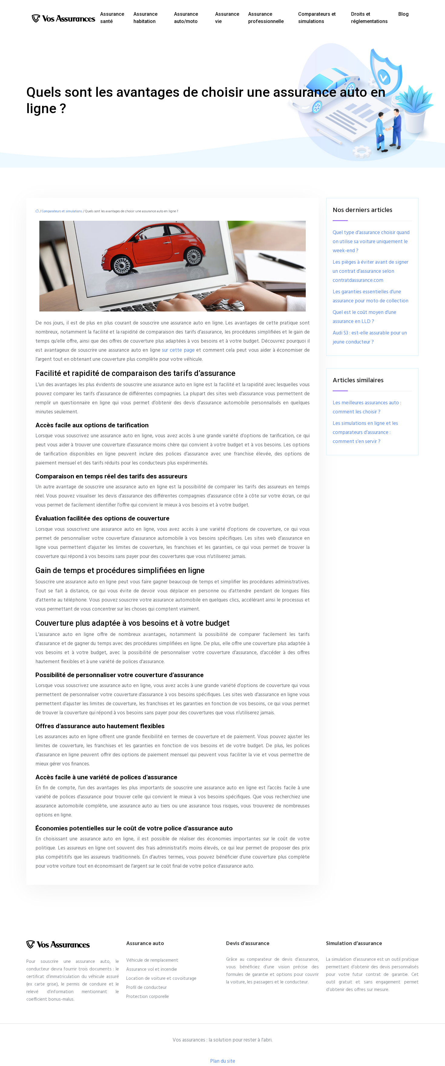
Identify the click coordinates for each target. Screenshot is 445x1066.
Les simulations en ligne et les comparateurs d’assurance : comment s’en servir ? (365, 432)
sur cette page (178, 350)
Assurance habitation (145, 17)
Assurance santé (112, 17)
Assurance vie (227, 17)
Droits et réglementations (369, 17)
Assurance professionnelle (266, 17)
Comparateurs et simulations (317, 17)
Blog (403, 14)
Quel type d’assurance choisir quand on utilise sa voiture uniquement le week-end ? (371, 242)
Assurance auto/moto (186, 17)
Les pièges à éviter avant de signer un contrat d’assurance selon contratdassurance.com (370, 271)
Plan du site (222, 1061)
